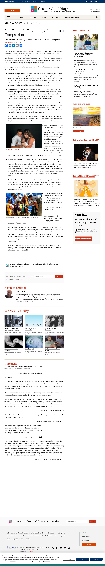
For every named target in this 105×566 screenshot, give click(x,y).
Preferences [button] (47, 561)
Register (98, 9)
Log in (92, 9)
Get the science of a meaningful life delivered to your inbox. (19, 277)
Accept (96, 559)
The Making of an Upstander (30, 329)
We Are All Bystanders (12, 328)
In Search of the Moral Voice (52, 349)
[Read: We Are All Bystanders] (14, 321)
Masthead (86, 536)
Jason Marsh (10, 330)
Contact (85, 540)
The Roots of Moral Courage (51, 329)
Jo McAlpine (38, 459)
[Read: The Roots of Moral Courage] (54, 321)
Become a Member (95, 11)
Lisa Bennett (31, 351)
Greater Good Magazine (53, 9)
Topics (22, 17)
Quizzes (33, 17)
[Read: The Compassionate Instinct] (14, 341)
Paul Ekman (9, 42)
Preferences (69, 559)
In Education (42, 1)
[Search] (97, 17)
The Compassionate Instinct (11, 349)
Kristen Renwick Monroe (55, 332)
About (84, 532)
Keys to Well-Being (72, 17)
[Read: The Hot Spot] (34, 341)
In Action (34, 1)
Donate (12, 10)
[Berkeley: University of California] (12, 547)
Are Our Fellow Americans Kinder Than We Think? (85, 70)
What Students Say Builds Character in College (86, 86)
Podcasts (56, 17)
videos (30, 51)
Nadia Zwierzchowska (13, 149)
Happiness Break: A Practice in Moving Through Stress (86, 176)
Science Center (18, 1)
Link (40, 373)
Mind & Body (13, 23)
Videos (44, 17)
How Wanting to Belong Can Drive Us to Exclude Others (86, 140)
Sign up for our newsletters (92, 1)
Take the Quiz (78, 131)
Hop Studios (31, 551)
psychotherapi (41, 421)
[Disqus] (34, 482)
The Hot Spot (29, 349)
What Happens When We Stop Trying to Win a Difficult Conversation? (84, 54)
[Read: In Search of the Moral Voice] (54, 341)
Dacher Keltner (11, 353)
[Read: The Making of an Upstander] (34, 321)
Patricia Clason (19, 373)
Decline (82, 559)
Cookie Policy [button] (13, 561)
